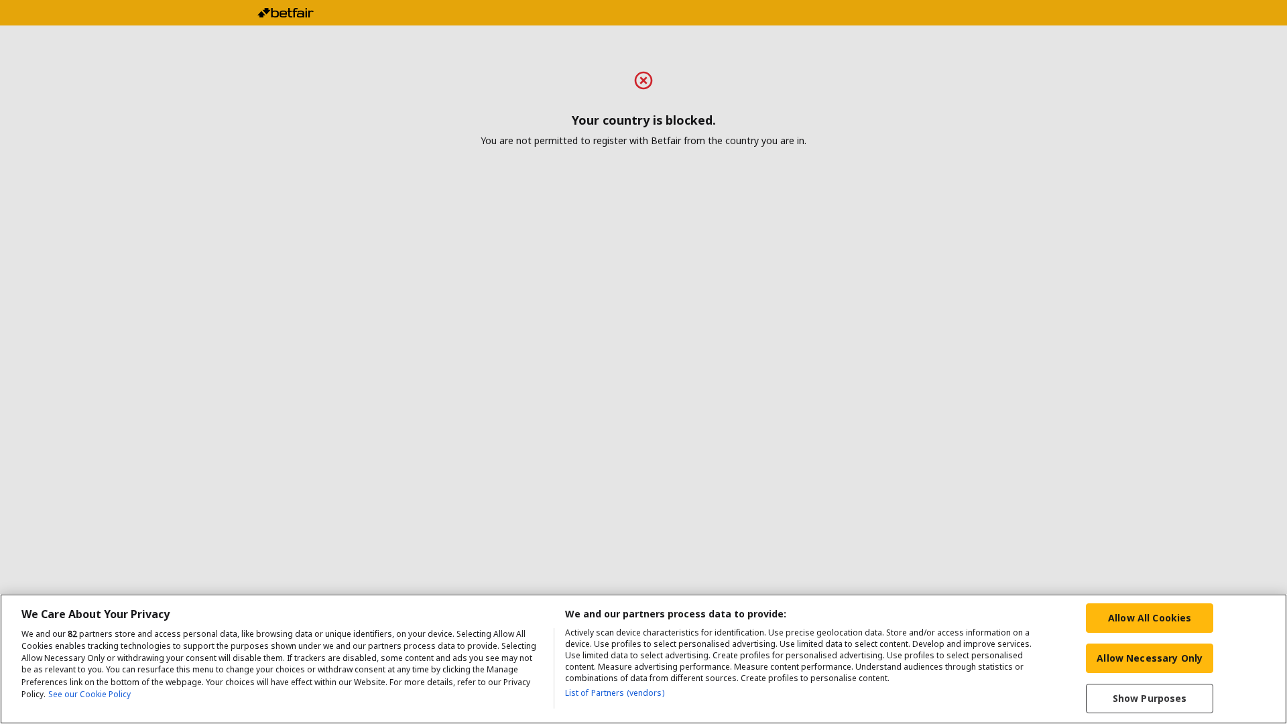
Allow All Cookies (1149, 617)
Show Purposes (1150, 698)
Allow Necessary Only (1150, 658)
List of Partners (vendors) (614, 693)
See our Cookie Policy (89, 694)
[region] (643, 659)
